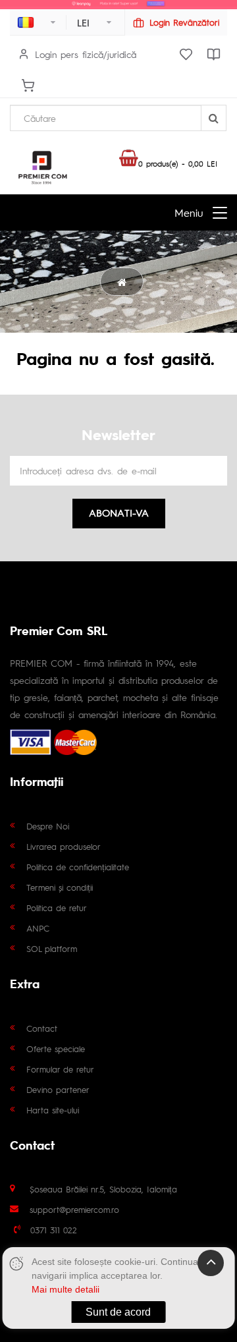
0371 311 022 (53, 1229)
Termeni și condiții (59, 887)
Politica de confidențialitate (77, 866)
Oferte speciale (55, 1048)
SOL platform (51, 948)
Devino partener (58, 1089)
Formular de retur (60, 1069)
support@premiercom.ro (74, 1209)
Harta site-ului (52, 1109)
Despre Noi (47, 825)
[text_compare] (213, 54)
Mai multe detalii (65, 1289)
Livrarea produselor (63, 846)
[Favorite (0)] (185, 54)
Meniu (188, 212)
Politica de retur (56, 907)
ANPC (37, 928)
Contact (41, 1028)
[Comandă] (27, 85)
